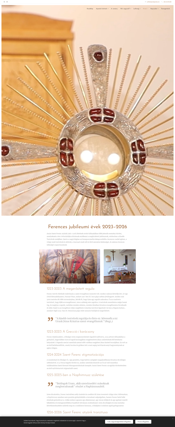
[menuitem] (90, 9)
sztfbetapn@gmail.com (153, 2)
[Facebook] (4, 1)
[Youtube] (7, 1)
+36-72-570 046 (167, 2)
